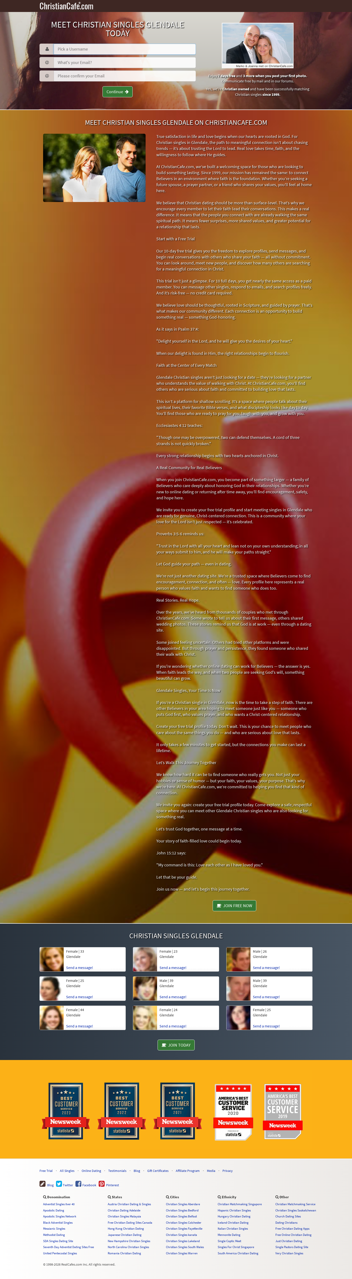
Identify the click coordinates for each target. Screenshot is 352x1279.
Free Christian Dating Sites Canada (130, 1222)
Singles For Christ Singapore (236, 1247)
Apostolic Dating (53, 1210)
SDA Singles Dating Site (58, 1241)
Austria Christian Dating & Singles (129, 1204)
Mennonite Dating (229, 1235)
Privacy (227, 1171)
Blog (137, 1171)
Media (211, 1171)
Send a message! (79, 967)
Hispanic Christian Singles (234, 1210)
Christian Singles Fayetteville (184, 1228)
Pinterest (112, 1185)
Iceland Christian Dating (233, 1222)
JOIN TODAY (178, 1045)
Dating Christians (286, 1222)
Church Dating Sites (288, 1216)
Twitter (67, 1185)
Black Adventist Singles (58, 1222)
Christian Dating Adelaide (124, 1210)
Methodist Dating (54, 1235)
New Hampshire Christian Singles (129, 1241)
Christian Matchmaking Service (295, 1204)
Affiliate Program (188, 1171)
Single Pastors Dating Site (291, 1247)
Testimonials (117, 1171)
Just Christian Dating (288, 1241)
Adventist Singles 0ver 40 (58, 1204)
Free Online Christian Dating (293, 1235)
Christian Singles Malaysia (124, 1216)
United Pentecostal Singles (60, 1253)
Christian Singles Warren (182, 1253)
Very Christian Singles (289, 1253)
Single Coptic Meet (229, 1241)
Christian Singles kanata (181, 1235)
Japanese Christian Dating (125, 1235)
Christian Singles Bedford (182, 1210)
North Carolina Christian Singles (128, 1247)
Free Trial (46, 1171)
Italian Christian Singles (233, 1228)
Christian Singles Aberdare (183, 1204)
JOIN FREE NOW (236, 905)
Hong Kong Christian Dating (126, 1228)
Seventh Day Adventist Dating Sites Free (68, 1247)
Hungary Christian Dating (234, 1216)
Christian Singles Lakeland (183, 1241)
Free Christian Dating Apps (292, 1228)
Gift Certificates (158, 1171)
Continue (116, 91)
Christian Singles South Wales (185, 1247)
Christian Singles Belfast (181, 1216)
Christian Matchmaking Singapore (240, 1204)
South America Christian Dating (238, 1253)
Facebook (89, 1185)
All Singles (67, 1171)
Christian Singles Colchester (183, 1222)
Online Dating (91, 1171)
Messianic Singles (54, 1228)
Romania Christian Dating (124, 1253)
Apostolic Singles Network (59, 1216)
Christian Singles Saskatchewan (295, 1210)
